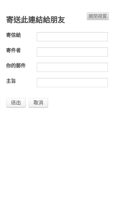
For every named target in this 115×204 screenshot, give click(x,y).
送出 (16, 102)
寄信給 (13, 35)
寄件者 (13, 50)
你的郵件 (16, 65)
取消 (38, 102)
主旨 (11, 80)
